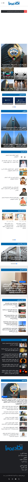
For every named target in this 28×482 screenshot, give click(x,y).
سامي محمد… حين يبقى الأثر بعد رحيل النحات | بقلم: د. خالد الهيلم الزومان (10, 161)
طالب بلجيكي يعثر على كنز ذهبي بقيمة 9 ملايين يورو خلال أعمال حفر (9, 349)
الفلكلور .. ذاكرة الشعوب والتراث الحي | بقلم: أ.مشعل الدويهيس (9, 169)
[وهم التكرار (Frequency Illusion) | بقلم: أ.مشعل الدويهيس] (23, 201)
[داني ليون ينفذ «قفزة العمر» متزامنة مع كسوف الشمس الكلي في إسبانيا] (23, 361)
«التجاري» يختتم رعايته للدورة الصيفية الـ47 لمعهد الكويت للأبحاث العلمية (21, 225)
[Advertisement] (14, 28)
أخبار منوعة (24, 470)
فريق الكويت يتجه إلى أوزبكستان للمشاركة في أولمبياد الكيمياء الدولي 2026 (10, 304)
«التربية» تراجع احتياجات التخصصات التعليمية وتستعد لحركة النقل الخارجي (8, 90)
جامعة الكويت (23, 453)
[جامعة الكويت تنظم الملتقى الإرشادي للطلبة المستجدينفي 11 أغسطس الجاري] (7, 101)
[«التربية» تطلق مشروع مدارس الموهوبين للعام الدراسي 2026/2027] (23, 424)
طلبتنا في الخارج (23, 466)
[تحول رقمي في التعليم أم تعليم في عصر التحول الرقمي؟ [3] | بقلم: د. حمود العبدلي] (23, 191)
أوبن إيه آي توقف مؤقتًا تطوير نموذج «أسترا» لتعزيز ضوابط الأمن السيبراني (10, 365)
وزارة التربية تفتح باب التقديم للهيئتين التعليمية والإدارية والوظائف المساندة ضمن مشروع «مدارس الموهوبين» (14, 65)
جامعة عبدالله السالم (22, 244)
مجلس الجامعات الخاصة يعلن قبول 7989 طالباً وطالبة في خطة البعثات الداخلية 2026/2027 (10, 434)
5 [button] (12, 263)
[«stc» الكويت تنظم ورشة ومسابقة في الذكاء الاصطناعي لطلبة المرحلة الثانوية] (7, 216)
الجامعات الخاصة (21, 211)
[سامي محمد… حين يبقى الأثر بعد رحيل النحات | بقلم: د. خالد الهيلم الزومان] (23, 163)
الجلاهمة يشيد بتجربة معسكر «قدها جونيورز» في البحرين (21, 89)
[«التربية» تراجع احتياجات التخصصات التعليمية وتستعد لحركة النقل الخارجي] (7, 85)
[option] (14, 67)
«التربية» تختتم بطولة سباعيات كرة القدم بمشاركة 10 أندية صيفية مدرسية (9, 428)
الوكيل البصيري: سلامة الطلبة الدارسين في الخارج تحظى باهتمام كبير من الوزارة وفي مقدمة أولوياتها (9, 329)
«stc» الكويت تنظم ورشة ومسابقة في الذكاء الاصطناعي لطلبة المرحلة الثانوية (8, 225)
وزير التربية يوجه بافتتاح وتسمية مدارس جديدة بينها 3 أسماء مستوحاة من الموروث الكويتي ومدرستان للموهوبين (9, 355)
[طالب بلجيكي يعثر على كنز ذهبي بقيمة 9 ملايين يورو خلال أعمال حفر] (23, 350)
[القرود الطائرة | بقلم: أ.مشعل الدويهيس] (20, 73)
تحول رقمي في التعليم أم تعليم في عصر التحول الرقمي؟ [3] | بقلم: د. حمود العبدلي (9, 188)
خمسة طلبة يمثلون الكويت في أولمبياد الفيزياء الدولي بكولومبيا (9, 310)
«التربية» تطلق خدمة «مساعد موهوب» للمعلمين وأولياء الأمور (11, 418)
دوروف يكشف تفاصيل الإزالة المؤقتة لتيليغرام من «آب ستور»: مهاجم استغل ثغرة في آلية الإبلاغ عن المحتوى (10, 371)
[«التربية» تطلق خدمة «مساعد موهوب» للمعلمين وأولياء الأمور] (23, 419)
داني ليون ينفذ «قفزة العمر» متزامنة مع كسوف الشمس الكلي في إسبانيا (10, 360)
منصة (4, 475)
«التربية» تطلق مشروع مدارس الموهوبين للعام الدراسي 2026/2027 (10, 423)
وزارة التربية (24, 380)
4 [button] (13, 263)
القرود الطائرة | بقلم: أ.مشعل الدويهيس (21, 77)
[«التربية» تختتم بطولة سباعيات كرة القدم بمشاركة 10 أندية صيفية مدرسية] (23, 429)
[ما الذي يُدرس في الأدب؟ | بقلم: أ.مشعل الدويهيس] (23, 181)
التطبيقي (24, 111)
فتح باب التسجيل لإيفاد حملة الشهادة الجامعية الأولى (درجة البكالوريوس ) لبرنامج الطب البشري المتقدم (10, 323)
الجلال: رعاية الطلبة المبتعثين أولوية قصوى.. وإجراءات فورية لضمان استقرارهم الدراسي (10, 316)
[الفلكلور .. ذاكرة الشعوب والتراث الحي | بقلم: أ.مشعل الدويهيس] (23, 172)
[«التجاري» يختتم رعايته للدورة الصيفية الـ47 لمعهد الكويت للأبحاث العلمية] (20, 216)
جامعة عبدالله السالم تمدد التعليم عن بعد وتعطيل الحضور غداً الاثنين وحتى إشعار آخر (15, 258)
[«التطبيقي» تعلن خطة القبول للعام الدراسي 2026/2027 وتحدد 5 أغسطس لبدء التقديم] (7, 139)
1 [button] (16, 263)
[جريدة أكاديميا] (14, 3)
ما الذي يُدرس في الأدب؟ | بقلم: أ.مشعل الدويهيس (11, 178)
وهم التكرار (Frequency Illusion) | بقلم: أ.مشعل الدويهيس (10, 198)
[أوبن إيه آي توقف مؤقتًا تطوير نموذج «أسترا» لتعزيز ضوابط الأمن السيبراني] (23, 366)
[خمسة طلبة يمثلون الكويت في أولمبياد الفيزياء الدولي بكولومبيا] (22, 311)
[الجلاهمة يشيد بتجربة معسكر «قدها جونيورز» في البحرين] (20, 85)
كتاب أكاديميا (23, 152)
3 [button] (14, 263)
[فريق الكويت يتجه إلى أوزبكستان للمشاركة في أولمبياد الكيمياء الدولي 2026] (22, 305)
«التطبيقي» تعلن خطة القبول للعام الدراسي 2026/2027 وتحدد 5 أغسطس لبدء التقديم (8, 147)
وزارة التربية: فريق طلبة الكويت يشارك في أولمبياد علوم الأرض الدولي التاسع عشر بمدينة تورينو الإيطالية (10, 407)
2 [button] (15, 263)
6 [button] (11, 263)
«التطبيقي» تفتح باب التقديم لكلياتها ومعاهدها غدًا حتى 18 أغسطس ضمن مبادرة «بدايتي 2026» (14, 128)
